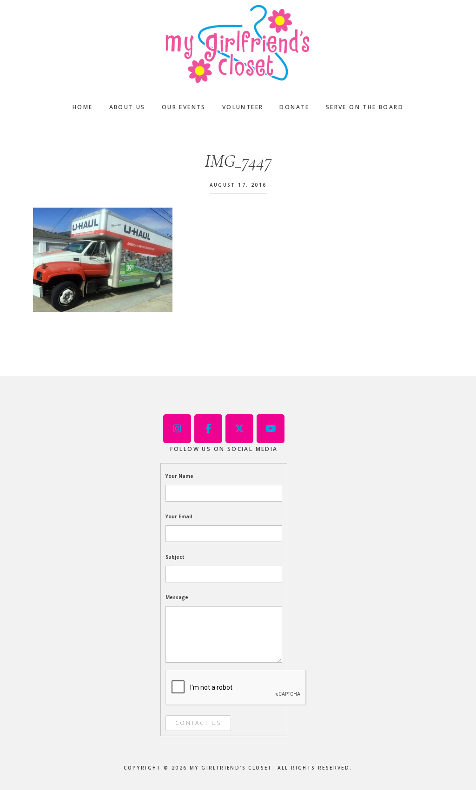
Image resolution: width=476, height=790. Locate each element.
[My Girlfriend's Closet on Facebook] (208, 428)
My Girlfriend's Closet (238, 44)
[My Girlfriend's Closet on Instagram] (177, 428)
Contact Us (198, 723)
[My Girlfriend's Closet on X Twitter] (239, 428)
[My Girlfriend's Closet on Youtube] (270, 428)
